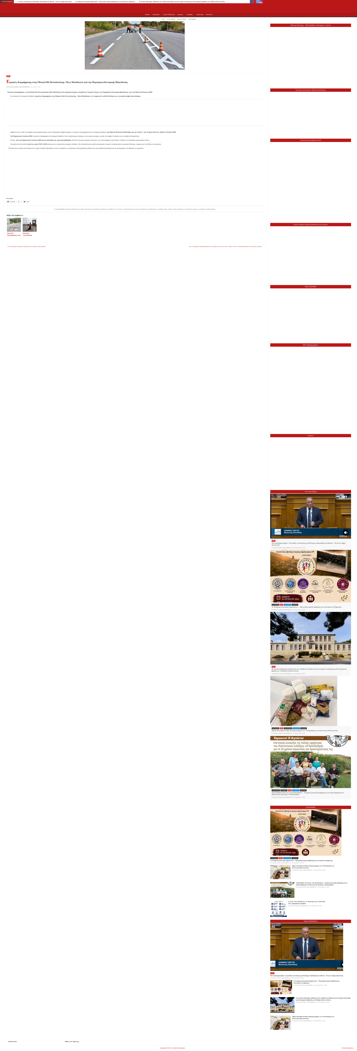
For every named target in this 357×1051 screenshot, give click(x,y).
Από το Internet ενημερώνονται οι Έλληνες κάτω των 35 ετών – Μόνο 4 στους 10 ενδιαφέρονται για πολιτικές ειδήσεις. (225, 246)
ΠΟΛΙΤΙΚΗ (209, 14)
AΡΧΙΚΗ (147, 14)
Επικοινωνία (192, 19)
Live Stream (171, 19)
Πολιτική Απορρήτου (347, 1048)
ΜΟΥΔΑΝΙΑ (275, 604)
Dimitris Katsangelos (179, 1048)
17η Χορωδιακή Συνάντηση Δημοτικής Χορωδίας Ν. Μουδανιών (26, 246)
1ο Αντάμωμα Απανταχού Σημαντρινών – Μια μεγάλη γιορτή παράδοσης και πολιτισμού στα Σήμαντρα (105, 1)
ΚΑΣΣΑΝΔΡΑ (275, 790)
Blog (163, 19)
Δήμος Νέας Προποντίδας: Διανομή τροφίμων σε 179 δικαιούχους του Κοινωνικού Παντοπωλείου (305, 730)
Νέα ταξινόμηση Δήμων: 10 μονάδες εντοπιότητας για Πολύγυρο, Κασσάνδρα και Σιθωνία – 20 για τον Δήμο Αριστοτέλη (37, 1)
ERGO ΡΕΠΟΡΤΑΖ (169, 14)
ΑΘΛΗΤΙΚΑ (200, 14)
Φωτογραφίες (181, 19)
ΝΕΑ (8, 76)
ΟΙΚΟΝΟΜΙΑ (288, 728)
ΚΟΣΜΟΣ (190, 14)
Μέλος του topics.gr (72, 1041)
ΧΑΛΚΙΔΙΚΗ (155, 14)
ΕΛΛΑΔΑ (180, 14)
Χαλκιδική (295, 604)
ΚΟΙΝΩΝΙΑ (284, 790)
